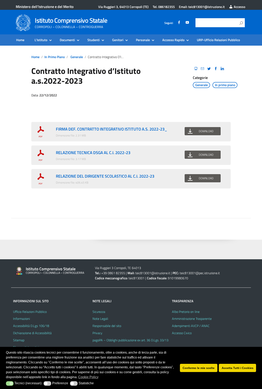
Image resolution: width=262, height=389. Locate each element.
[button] (10, 383)
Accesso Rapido (173, 39)
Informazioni (21, 318)
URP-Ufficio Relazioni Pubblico (218, 39)
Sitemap (18, 340)
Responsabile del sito (107, 325)
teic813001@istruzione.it (152, 273)
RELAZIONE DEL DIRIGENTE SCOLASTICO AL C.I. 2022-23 (105, 176)
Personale (143, 39)
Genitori (117, 39)
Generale (76, 56)
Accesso (239, 6)
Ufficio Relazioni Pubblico (30, 311)
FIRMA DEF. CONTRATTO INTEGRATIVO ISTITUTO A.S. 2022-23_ (111, 129)
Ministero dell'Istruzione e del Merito (45, 6)
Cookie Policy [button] (88, 377)
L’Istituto (41, 39)
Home (20, 39)
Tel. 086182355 (164, 6)
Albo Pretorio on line (186, 311)
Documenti (67, 39)
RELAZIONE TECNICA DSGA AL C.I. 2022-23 (93, 152)
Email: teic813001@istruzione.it (202, 6)
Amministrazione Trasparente (192, 318)
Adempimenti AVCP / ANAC (191, 325)
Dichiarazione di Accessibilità (32, 332)
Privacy (97, 332)
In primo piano (54, 56)
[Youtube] (187, 23)
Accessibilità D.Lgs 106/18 (31, 325)
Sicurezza (99, 311)
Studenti (93, 39)
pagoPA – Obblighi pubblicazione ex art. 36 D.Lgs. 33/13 (130, 340)
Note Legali (100, 318)
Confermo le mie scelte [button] (199, 368)
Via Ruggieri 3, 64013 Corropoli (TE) (123, 6)
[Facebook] (179, 23)
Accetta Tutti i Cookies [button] (237, 368)
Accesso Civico (182, 332)
